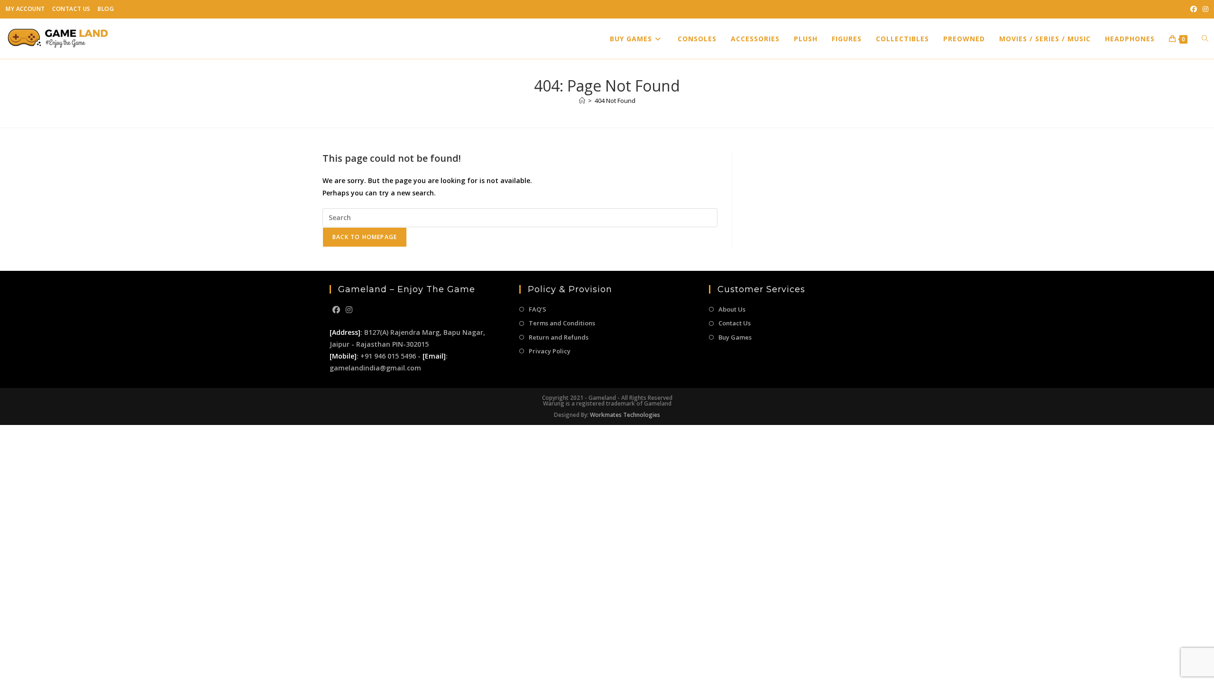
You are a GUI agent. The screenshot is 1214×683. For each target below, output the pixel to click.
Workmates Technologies (625, 415)
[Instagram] (349, 310)
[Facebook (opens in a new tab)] (1193, 9)
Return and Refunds (559, 337)
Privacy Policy (549, 351)
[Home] (582, 100)
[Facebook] (336, 310)
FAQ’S (537, 309)
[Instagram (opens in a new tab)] (1204, 9)
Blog (106, 9)
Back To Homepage (364, 237)
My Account (25, 9)
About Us (731, 309)
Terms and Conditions (562, 323)
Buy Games (735, 337)
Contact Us (71, 9)
